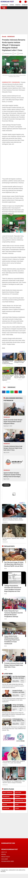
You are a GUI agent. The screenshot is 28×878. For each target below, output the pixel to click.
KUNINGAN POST (15, 710)
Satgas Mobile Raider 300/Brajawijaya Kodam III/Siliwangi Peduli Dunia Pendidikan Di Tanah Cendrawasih (11, 639)
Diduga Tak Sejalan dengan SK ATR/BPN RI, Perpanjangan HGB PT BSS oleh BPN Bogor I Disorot (19, 705)
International (4, 4)
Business (12, 4)
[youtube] (11, 846)
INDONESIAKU (11, 36)
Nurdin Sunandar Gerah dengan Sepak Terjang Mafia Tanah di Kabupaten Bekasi (13, 421)
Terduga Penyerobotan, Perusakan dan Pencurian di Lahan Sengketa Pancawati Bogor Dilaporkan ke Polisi (12, 588)
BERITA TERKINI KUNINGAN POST (16, 681)
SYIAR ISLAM (6, 808)
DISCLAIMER (4, 859)
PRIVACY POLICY (5, 856)
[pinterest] (16, 392)
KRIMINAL (17, 796)
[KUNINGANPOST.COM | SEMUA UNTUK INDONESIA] (7, 2)
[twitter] (8, 392)
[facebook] (3, 392)
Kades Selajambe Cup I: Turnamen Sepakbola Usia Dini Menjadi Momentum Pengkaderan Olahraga (13, 613)
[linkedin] (20, 392)
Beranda (4, 36)
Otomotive (17, 4)
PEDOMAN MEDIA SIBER (7, 861)
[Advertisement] (14, 21)
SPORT (17, 804)
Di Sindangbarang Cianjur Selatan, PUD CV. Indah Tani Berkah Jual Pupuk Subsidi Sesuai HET (19, 720)
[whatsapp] (12, 392)
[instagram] (9, 846)
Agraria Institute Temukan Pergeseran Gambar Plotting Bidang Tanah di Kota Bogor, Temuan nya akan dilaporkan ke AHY (13, 475)
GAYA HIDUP (18, 792)
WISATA (17, 808)
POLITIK (5, 804)
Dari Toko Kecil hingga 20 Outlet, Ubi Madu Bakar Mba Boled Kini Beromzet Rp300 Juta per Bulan (14, 564)
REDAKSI (3, 854)
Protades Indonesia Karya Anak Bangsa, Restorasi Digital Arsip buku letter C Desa (13, 448)
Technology (25, 4)
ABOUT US (4, 852)
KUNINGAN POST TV (20, 800)
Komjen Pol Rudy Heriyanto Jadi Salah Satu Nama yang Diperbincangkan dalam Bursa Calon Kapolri (18, 691)
